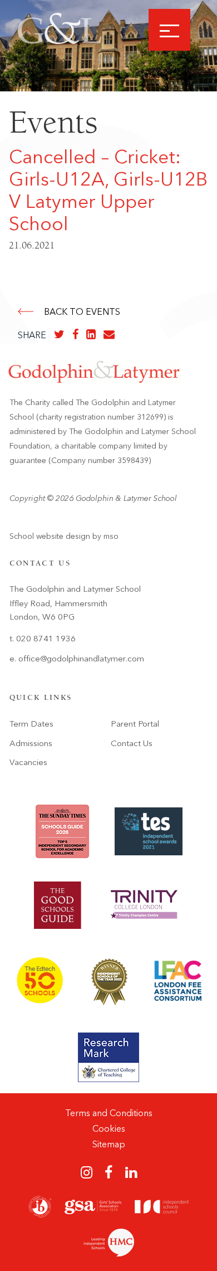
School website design (49, 536)
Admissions (30, 743)
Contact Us (131, 743)
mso (111, 536)
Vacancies (28, 762)
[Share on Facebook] (75, 334)
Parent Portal (135, 724)
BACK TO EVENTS (82, 311)
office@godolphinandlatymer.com (81, 659)
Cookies (108, 1128)
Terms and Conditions (108, 1113)
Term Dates (31, 724)
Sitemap (108, 1144)
